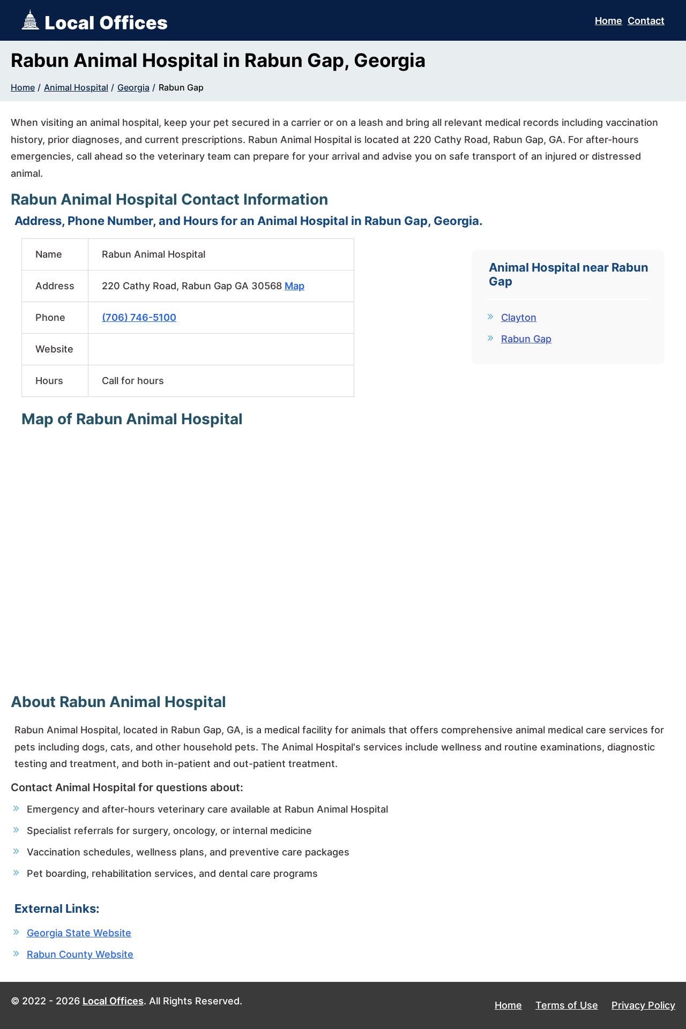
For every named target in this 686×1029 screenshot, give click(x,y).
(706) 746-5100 (139, 317)
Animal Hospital (76, 87)
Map (294, 285)
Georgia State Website (79, 932)
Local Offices (113, 1001)
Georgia (133, 87)
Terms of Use (566, 1005)
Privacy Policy (643, 1005)
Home (608, 20)
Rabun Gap (181, 87)
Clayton (518, 317)
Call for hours (133, 380)
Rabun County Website (80, 954)
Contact (646, 20)
